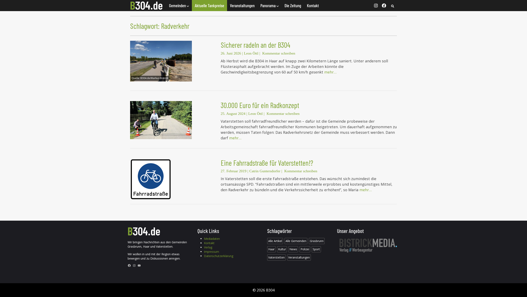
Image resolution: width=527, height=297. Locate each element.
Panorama (268, 5)
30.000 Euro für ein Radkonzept (260, 105)
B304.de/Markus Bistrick (154, 78)
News (293, 249)
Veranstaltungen (242, 5)
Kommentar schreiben (278, 53)
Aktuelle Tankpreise (209, 5)
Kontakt (313, 5)
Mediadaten (212, 239)
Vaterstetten (276, 257)
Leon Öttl (251, 53)
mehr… (330, 72)
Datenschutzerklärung (218, 256)
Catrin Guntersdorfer (264, 171)
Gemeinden (178, 5)
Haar (271, 249)
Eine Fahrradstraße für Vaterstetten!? (267, 162)
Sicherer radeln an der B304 (255, 44)
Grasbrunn (317, 241)
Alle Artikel (275, 241)
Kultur (282, 249)
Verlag (208, 247)
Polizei (305, 249)
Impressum (211, 252)
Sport (316, 249)
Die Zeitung (292, 5)
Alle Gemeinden (296, 241)
